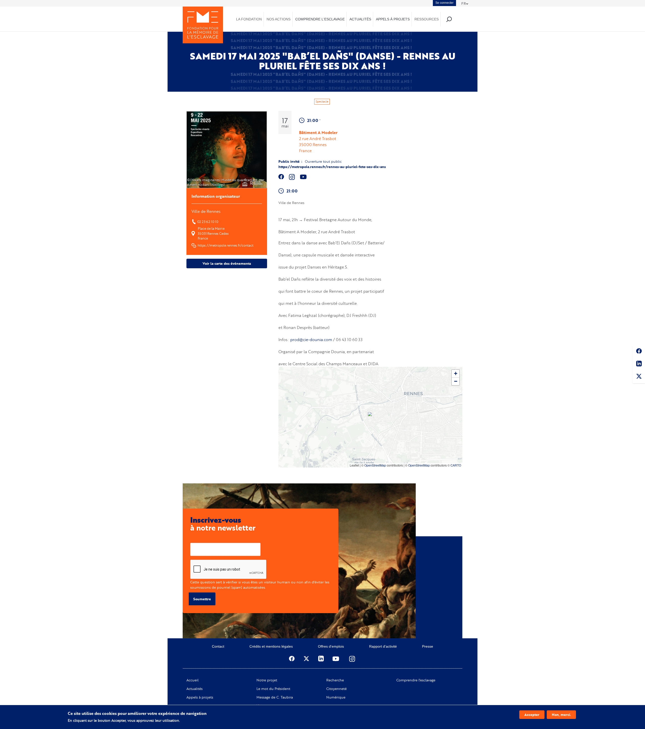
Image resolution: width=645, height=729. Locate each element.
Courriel (197, 539)
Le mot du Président (273, 688)
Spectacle (322, 102)
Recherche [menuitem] (449, 19)
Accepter (531, 714)
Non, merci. (561, 714)
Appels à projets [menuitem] (393, 19)
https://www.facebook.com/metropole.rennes (281, 177)
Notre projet (266, 680)
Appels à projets (199, 697)
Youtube (336, 659)
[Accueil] (203, 25)
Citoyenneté (336, 688)
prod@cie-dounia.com (311, 339)
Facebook (638, 352)
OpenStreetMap (375, 465)
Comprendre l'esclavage (415, 680)
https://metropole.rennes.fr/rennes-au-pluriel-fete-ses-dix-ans (332, 166)
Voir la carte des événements (227, 263)
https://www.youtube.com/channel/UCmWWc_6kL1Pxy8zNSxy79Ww (304, 177)
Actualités (194, 688)
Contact (218, 646)
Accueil (192, 680)
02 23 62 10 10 (207, 221)
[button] (370, 414)
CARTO (455, 465)
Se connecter (444, 2)
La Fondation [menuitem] (249, 19)
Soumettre (202, 599)
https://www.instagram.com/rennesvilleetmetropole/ (292, 177)
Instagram (352, 659)
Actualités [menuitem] (360, 19)
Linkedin (638, 364)
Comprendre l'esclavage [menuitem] (320, 19)
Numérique (335, 697)
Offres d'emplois (331, 646)
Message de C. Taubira (274, 697)
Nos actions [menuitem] (279, 19)
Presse (427, 646)
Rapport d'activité (383, 646)
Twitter (638, 377)
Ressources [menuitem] (426, 19)
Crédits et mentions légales (271, 646)
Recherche (335, 680)
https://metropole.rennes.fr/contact (225, 245)
